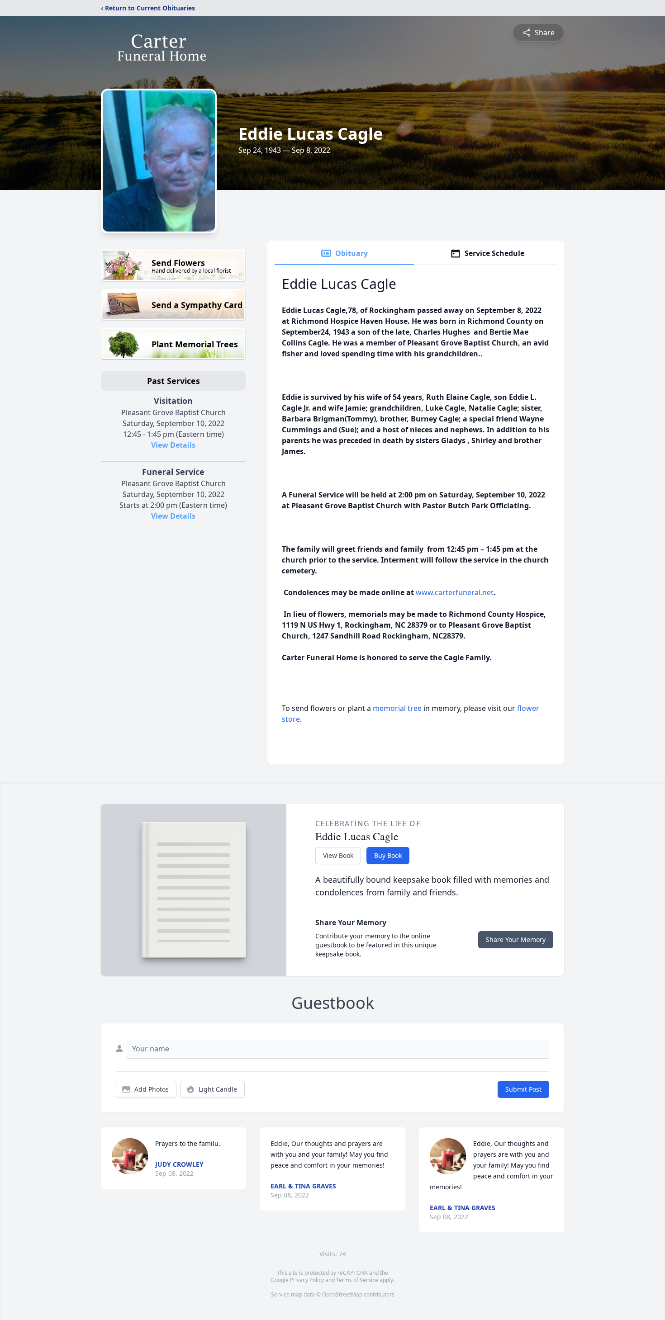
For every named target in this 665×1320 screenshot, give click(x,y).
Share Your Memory (516, 939)
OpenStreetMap (342, 1294)
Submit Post (523, 1089)
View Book (338, 855)
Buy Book (388, 855)
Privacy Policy (307, 1280)
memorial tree (397, 708)
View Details (173, 445)
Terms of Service (357, 1280)
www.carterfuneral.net (455, 592)
